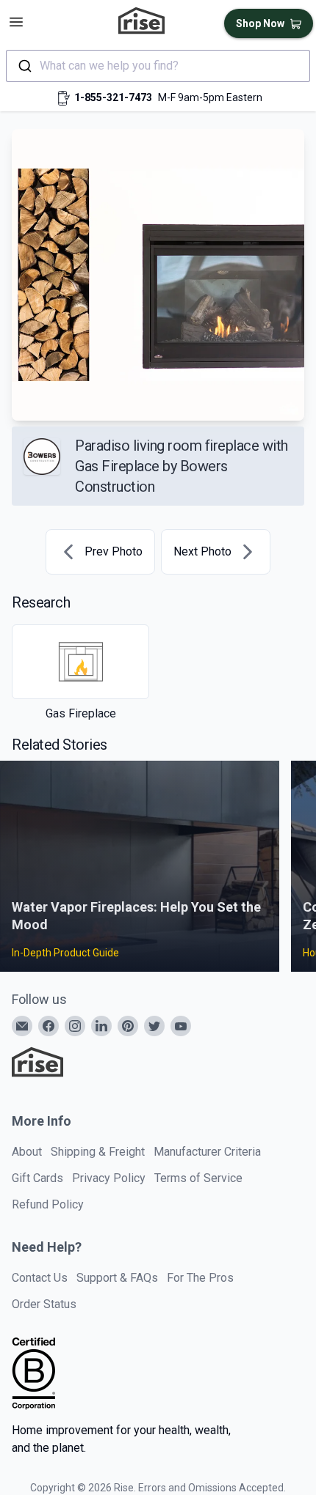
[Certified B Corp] (34, 1373)
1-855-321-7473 (113, 97)
